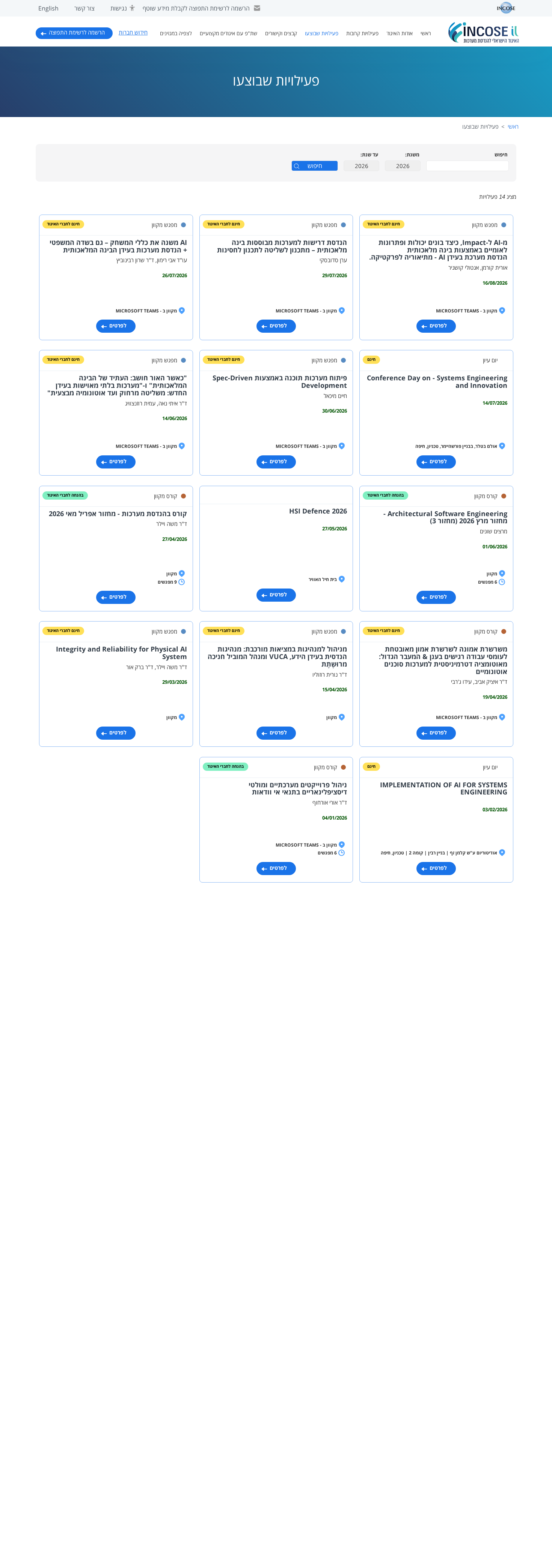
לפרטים (438, 326)
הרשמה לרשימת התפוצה (77, 32)
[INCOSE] (502, 8)
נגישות (118, 8)
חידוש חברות (133, 32)
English (48, 8)
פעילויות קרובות (362, 33)
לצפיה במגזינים (176, 33)
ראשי (426, 33)
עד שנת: (369, 155)
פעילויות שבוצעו (321, 33)
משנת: (412, 155)
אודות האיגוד (399, 33)
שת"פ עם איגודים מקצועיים (228, 33)
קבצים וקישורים (281, 33)
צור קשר (84, 8)
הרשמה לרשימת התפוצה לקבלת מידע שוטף (196, 8)
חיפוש (501, 155)
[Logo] (483, 32)
